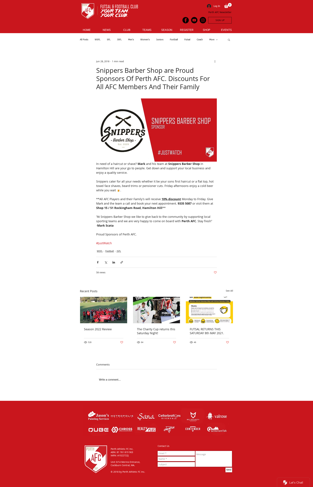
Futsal (187, 40)
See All (229, 290)
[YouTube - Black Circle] (194, 20)
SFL (109, 40)
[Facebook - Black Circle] (185, 20)
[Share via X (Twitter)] (105, 262)
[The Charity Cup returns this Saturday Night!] (156, 310)
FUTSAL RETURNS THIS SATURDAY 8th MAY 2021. (207, 331)
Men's (131, 40)
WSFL (97, 40)
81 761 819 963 (125, 452)
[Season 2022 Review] (103, 310)
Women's (145, 40)
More (211, 40)
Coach (200, 40)
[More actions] (215, 61)
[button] (228, 5)
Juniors (159, 40)
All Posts (84, 40)
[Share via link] (121, 262)
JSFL (119, 40)
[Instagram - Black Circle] (203, 20)
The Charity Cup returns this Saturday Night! (156, 331)
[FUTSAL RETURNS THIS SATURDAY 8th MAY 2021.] (209, 310)
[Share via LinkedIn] (113, 262)
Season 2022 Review (98, 329)
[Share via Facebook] (97, 262)
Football (174, 40)
